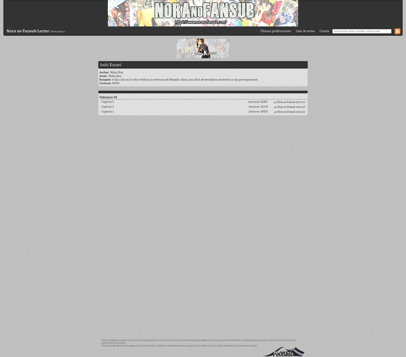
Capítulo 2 (108, 106)
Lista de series (305, 31)
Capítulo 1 (108, 111)
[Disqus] (203, 172)
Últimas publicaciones (275, 31)
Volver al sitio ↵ (57, 31)
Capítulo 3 (108, 102)
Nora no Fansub (286, 102)
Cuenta (324, 31)
